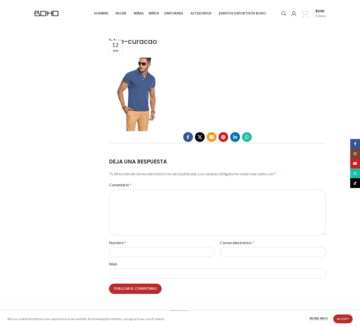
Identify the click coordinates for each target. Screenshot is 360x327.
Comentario (120, 184)
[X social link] (200, 137)
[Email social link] (211, 137)
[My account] (294, 13)
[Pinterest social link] (223, 137)
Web (113, 264)
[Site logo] (46, 13)
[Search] (284, 13)
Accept (343, 319)
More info (319, 318)
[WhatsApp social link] (247, 137)
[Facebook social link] (188, 137)
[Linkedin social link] (235, 137)
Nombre (117, 242)
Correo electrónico (237, 242)
